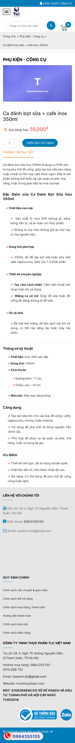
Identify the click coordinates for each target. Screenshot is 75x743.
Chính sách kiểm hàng (17, 632)
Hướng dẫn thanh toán (17, 615)
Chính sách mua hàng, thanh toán (24, 607)
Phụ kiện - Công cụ (24, 59)
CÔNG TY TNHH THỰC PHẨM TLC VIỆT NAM (37, 643)
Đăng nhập (50, 3)
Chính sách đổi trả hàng (18, 598)
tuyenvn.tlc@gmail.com (29, 676)
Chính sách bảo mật (15, 624)
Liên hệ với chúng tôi (21, 495)
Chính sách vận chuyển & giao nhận (25, 590)
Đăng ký (66, 3)
